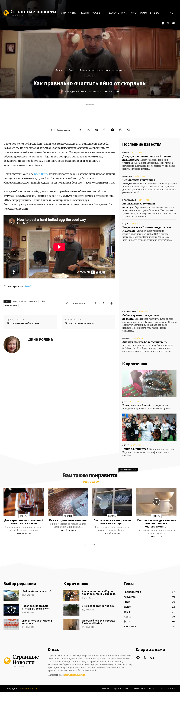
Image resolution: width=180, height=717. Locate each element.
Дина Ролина (79, 92)
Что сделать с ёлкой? (137, 405)
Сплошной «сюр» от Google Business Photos (98, 622)
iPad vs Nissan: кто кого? (37, 591)
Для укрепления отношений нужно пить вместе (23, 522)
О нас (53, 649)
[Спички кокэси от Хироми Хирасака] (11, 624)
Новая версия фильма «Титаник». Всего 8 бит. (36, 607)
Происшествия (129, 200)
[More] (111, 303)
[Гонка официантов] (149, 427)
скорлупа (33, 301)
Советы (73, 70)
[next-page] (93, 545)
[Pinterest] (104, 129)
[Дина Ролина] (62, 91)
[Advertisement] (90, 114)
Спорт (125, 445)
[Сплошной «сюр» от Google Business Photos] (71, 624)
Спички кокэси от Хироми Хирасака (37, 622)
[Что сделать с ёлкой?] (149, 383)
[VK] (96, 129)
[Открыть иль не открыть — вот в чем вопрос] (112, 502)
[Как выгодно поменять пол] (68, 502)
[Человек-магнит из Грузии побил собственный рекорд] (71, 595)
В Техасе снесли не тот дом (98, 605)
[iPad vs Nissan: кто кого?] (11, 595)
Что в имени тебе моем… (24, 323)
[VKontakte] (173, 23)
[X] (168, 23)
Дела (125, 402)
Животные (127, 176)
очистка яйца (19, 301)
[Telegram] (163, 23)
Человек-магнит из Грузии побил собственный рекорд (99, 592)
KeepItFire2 (41, 174)
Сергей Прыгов (68, 530)
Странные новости (27, 688)
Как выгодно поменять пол (68, 520)
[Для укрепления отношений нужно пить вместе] (24, 502)
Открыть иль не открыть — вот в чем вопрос (112, 522)
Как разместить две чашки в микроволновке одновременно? (156, 523)
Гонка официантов (135, 449)
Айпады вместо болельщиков (142, 342)
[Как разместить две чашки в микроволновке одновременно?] (156, 502)
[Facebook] (80, 129)
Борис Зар (156, 537)
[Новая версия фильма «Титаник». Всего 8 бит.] (11, 609)
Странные (60, 70)
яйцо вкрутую (11, 305)
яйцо (42, 301)
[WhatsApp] (120, 129)
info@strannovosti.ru (74, 674)
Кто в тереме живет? (80, 323)
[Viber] (128, 129)
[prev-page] (85, 545)
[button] (171, 13)
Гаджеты (126, 338)
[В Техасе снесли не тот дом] (71, 609)
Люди (125, 224)
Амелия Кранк (23, 533)
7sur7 (28, 286)
